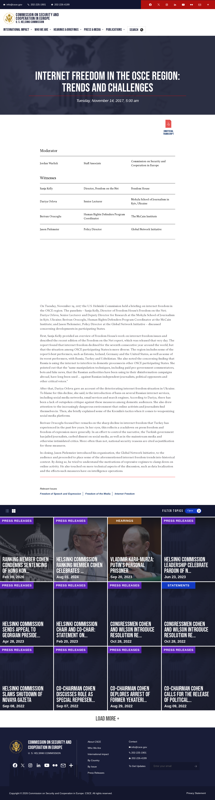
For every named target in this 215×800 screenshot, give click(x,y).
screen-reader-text (26, 549)
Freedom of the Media (98, 493)
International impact (98, 754)
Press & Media (92, 30)
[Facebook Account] (150, 4)
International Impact (16, 30)
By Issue (92, 766)
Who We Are (41, 30)
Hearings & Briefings (66, 30)
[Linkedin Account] (175, 4)
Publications (114, 30)
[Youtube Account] (183, 4)
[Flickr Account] (191, 4)
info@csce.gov (14, 4)
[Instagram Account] (166, 4)
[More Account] (208, 4)
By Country (93, 760)
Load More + (107, 719)
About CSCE (94, 741)
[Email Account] (199, 4)
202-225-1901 (38, 4)
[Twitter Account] (158, 4)
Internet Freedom (125, 493)
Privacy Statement (196, 793)
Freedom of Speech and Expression (60, 493)
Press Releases (96, 772)
